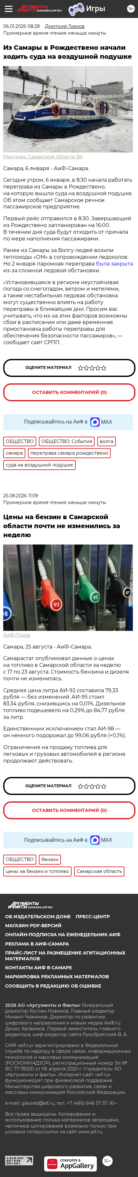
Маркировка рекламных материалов (57, 977)
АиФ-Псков (16, 635)
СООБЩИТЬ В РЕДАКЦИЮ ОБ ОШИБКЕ (53, 986)
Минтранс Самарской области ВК (43, 157)
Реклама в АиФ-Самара (37, 944)
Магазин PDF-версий (33, 926)
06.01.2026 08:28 (21, 26)
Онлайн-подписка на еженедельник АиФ (62, 934)
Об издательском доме (38, 917)
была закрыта (114, 264)
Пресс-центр (93, 917)
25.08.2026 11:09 (20, 496)
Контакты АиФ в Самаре (38, 968)
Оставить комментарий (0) (69, 392)
